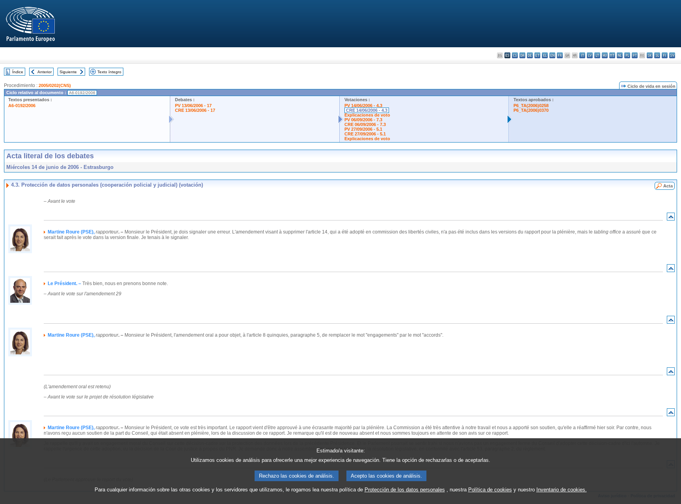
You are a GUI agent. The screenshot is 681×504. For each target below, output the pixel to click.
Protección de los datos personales (405, 490)
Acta (668, 185)
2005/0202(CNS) (55, 85)
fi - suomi (665, 55)
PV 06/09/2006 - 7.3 (363, 119)
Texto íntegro (109, 72)
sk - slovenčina (650, 55)
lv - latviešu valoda (590, 55)
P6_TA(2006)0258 (531, 105)
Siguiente (68, 72)
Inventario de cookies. (561, 490)
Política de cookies (490, 490)
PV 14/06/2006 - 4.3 (363, 105)
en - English (552, 55)
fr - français (560, 55)
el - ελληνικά (545, 55)
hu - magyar (605, 55)
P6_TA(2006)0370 (531, 110)
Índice (17, 72)
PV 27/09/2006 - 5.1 (363, 129)
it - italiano (582, 55)
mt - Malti (612, 55)
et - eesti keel (537, 55)
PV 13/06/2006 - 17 (193, 105)
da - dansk (522, 55)
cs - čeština (515, 55)
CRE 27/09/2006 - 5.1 (365, 134)
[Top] (671, 218)
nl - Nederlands (620, 55)
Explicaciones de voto (367, 115)
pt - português (635, 55)
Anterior (44, 72)
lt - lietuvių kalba (597, 55)
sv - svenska (672, 55)
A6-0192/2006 (21, 105)
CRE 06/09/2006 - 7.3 (365, 124)
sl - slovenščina (657, 55)
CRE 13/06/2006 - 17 (195, 110)
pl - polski (627, 55)
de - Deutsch (530, 55)
